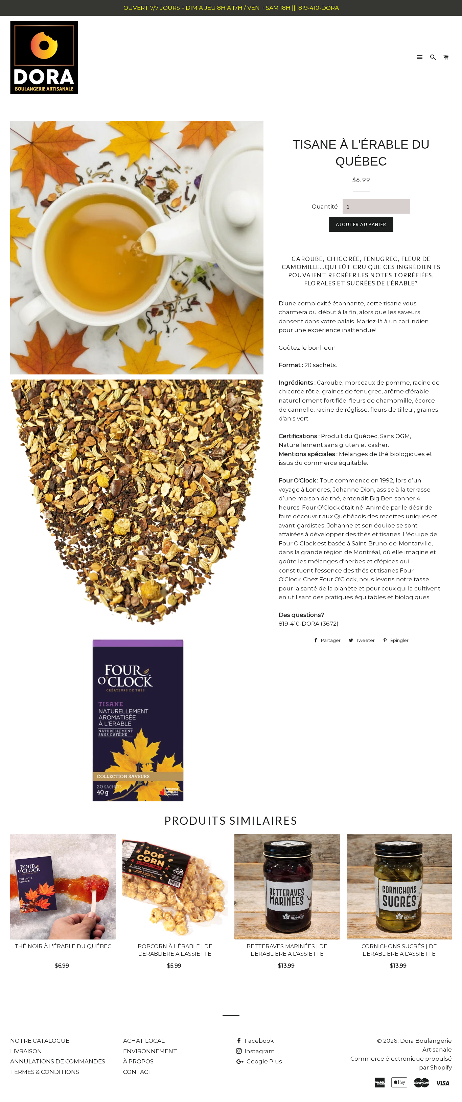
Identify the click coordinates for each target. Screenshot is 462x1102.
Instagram (259, 1051)
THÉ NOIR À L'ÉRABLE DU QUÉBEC (63, 946)
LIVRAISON (26, 1051)
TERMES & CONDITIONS (44, 1071)
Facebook (258, 1040)
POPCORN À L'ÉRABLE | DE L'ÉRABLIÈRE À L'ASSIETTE (175, 950)
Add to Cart (63, 964)
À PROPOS (138, 1061)
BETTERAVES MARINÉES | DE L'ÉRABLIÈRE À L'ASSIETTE (287, 950)
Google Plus (263, 1061)
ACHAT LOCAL (144, 1040)
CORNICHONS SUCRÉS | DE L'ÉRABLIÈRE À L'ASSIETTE (399, 950)
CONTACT (137, 1071)
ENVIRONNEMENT (150, 1051)
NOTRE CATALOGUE (39, 1040)
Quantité (325, 206)
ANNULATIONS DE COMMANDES (57, 1061)
